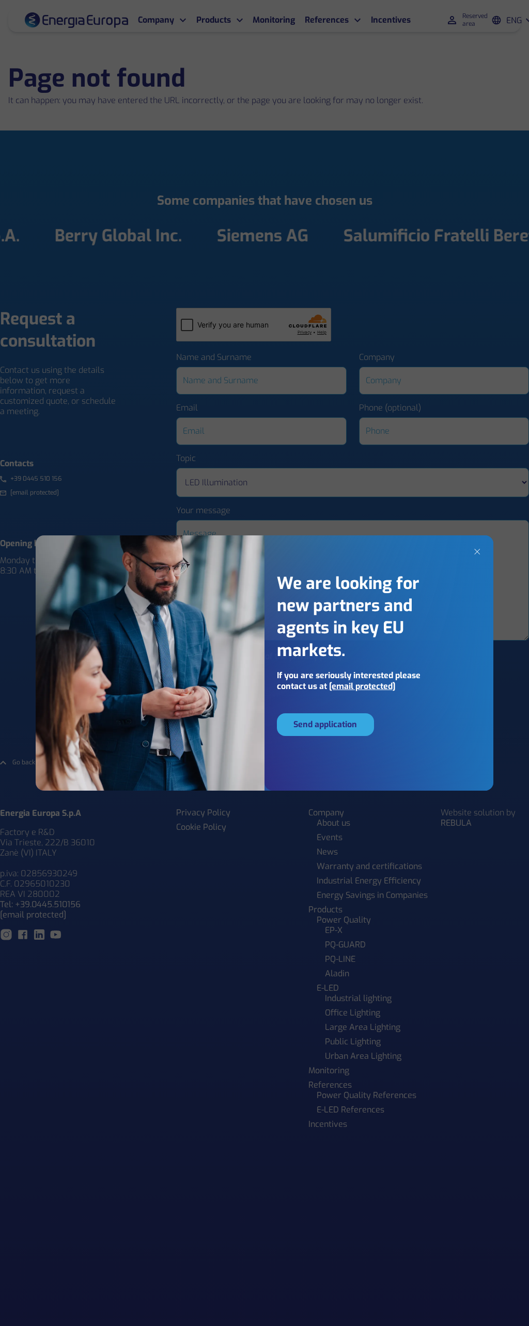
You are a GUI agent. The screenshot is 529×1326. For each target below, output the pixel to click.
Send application (325, 724)
